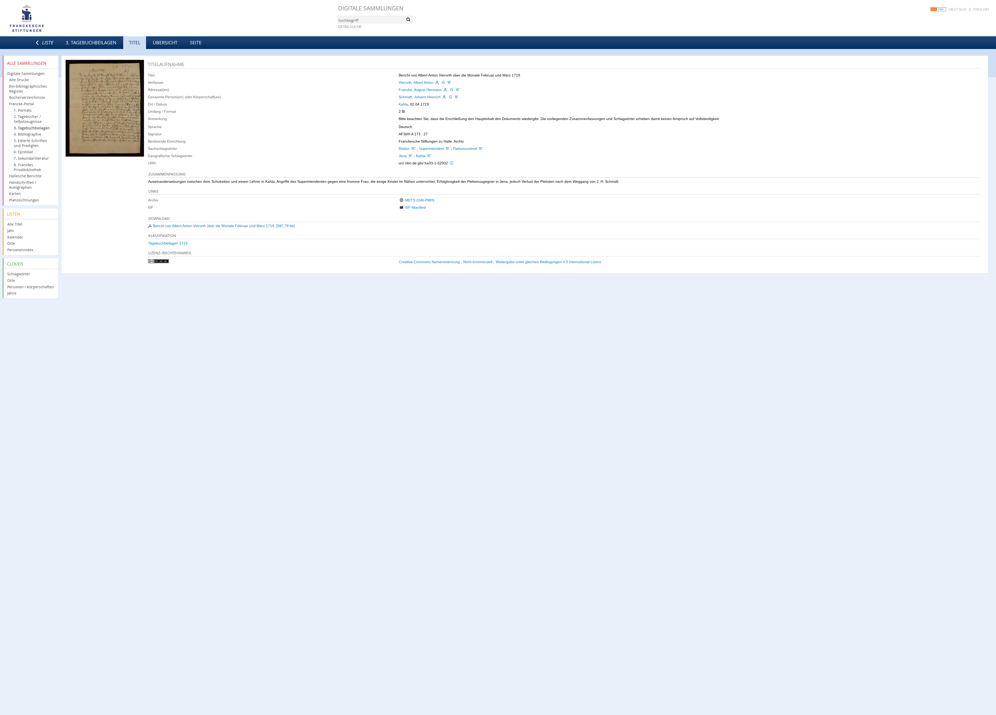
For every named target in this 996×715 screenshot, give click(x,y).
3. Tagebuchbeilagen (91, 42)
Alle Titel (14, 224)
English (981, 9)
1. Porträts (23, 110)
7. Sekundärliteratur (31, 158)
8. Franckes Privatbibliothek (27, 167)
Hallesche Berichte (25, 175)
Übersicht (165, 42)
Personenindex (20, 249)
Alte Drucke (19, 79)
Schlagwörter (18, 273)
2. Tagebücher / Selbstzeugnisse (28, 119)
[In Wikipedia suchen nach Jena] (410, 156)
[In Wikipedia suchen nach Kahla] (429, 156)
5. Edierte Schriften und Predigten (30, 143)
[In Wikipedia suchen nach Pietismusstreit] (480, 148)
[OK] (408, 19)
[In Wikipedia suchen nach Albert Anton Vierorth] (449, 82)
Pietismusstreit (465, 148)
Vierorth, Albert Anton (416, 82)
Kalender (15, 237)
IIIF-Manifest (415, 207)
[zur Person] (437, 82)
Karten (15, 193)
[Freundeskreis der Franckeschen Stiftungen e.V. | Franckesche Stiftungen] (41, 18)
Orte (11, 243)
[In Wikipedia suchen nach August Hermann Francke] (457, 90)
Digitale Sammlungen (371, 8)
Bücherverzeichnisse (27, 97)
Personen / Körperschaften (30, 286)
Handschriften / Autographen (22, 185)
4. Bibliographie (27, 134)
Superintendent (431, 148)
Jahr (10, 230)
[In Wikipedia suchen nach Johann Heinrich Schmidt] (456, 97)
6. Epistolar (23, 151)
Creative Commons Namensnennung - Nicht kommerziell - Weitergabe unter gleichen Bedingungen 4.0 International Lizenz (500, 262)
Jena (403, 156)
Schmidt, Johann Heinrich (420, 97)
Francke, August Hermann (420, 90)
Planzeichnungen (24, 200)
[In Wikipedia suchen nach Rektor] (413, 148)
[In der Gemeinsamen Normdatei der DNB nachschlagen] (443, 82)
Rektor (404, 148)
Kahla (403, 104)
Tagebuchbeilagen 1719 (168, 243)
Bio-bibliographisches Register (28, 89)
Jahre (11, 293)
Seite (196, 42)
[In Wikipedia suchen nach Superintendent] (447, 148)
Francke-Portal (21, 103)
